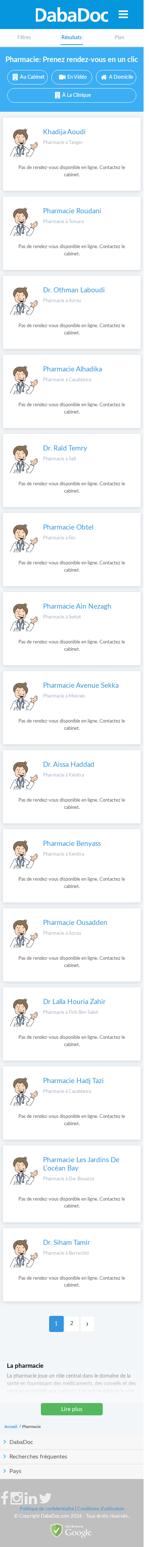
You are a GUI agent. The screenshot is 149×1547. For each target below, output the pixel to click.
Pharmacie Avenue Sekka (81, 685)
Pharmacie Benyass (72, 843)
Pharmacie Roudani (72, 211)
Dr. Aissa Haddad (68, 764)
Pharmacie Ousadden (75, 922)
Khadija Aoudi (64, 132)
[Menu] (123, 14)
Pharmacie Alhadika (72, 369)
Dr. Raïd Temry (65, 448)
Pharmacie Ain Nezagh (77, 606)
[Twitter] (45, 1502)
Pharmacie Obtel (68, 527)
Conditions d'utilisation (100, 1509)
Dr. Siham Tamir (66, 1242)
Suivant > (87, 1324)
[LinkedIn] (31, 1502)
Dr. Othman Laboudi (74, 290)
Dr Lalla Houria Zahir (74, 1002)
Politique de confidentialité (47, 1509)
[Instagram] (16, 1502)
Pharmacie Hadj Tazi (73, 1081)
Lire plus (71, 1409)
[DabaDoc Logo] (72, 14)
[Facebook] (4, 1502)
